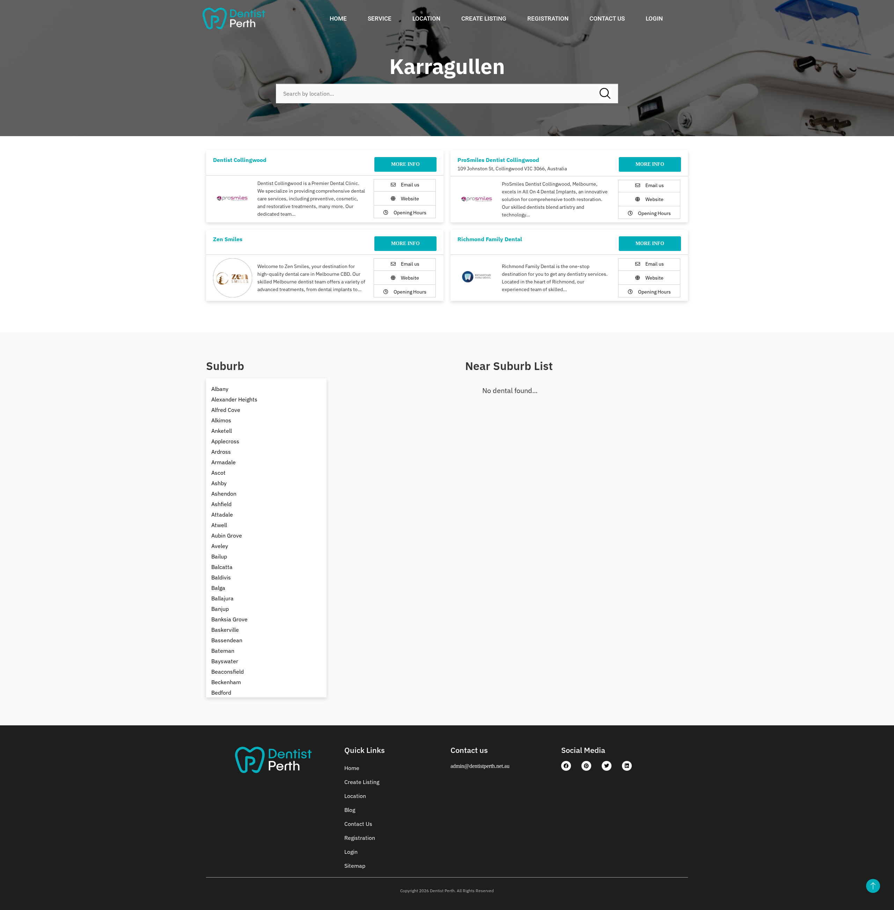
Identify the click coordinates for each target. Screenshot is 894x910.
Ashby (219, 483)
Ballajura (222, 598)
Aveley (219, 545)
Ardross (221, 451)
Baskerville (225, 629)
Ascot (218, 472)
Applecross (225, 441)
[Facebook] (566, 766)
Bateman (222, 650)
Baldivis (221, 577)
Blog (349, 809)
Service (379, 18)
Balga (218, 587)
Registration (548, 18)
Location (426, 18)
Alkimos (221, 420)
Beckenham (226, 682)
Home (338, 18)
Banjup (220, 608)
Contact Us (607, 18)
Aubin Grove (226, 535)
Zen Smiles (227, 239)
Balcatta (222, 566)
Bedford (221, 692)
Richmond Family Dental (489, 239)
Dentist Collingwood (239, 159)
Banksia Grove (229, 619)
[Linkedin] (627, 766)
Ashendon (223, 493)
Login (654, 18)
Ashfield (221, 504)
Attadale (222, 514)
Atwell (219, 524)
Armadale (223, 462)
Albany (219, 388)
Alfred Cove (225, 409)
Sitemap (354, 865)
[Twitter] (606, 766)
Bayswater (224, 661)
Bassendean (226, 640)
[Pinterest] (586, 766)
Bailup (219, 556)
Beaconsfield (227, 671)
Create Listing (483, 18)
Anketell (221, 430)
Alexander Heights (234, 399)
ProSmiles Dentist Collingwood (498, 159)
